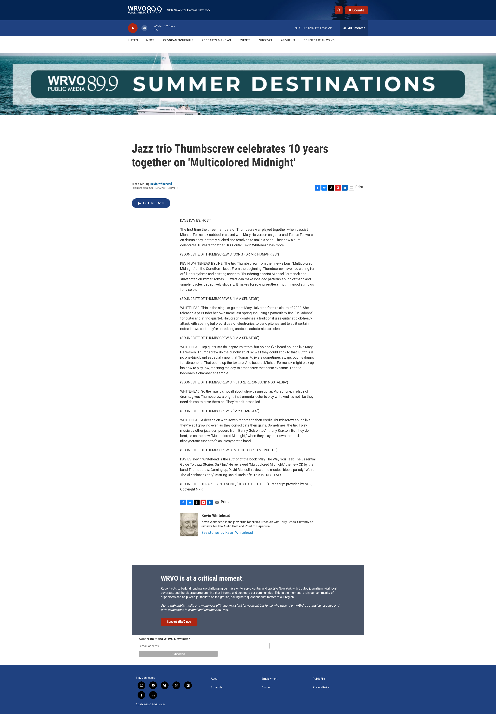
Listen (133, 40)
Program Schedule (178, 40)
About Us (288, 40)
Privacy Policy (321, 687)
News (150, 40)
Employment (269, 678)
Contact (266, 687)
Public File (319, 678)
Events (245, 40)
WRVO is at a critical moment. (202, 578)
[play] (133, 28)
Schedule (216, 687)
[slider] (150, 28)
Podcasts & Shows (216, 40)
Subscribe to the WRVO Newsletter (164, 639)
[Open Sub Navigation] (140, 40)
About (214, 678)
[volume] (144, 28)
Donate (358, 10)
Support (266, 40)
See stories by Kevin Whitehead (227, 532)
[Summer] (248, 84)
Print (359, 186)
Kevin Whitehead (161, 184)
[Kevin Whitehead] (189, 524)
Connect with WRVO (319, 40)
